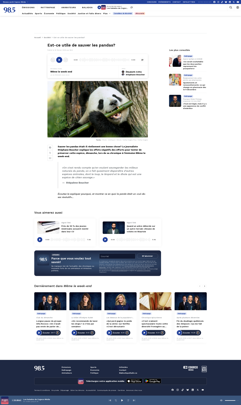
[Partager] (142, 59)
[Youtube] (238, 2)
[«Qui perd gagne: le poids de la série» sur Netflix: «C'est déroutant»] (120, 301)
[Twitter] (50, 152)
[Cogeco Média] (190, 370)
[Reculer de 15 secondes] (52, 59)
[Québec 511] (204, 371)
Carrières (121, 390)
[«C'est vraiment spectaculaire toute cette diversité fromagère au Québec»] (156, 301)
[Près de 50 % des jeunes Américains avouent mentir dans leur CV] (48, 227)
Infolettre (123, 367)
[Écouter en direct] (99, 7)
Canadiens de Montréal (123, 13)
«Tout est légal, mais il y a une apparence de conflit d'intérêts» (194, 106)
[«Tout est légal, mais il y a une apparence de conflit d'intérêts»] (175, 101)
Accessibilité (91, 390)
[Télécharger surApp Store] (134, 381)
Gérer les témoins (77, 390)
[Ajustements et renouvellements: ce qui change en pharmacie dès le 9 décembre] (175, 80)
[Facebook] (214, 2)
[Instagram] (218, 2)
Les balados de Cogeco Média (120, 8)
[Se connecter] (237, 7)
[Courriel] (50, 158)
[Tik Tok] (222, 2)
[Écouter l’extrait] (59, 60)
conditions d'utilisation (143, 270)
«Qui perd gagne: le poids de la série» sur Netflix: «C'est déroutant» (119, 324)
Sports (93, 367)
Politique (94, 373)
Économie (94, 370)
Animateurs (67, 373)
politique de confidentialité (119, 270)
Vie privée (55, 390)
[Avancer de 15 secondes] (65, 59)
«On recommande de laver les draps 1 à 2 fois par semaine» (84, 324)
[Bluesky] (226, 2)
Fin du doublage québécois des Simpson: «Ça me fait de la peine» (190, 324)
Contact (122, 370)
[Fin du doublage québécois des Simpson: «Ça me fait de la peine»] (191, 301)
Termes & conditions (42, 390)
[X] (234, 2)
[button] (109, 400)
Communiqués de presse (106, 390)
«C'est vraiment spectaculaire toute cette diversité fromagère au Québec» (155, 324)
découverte (139, 13)
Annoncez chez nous (134, 390)
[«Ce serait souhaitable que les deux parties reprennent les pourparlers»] (175, 61)
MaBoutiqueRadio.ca (128, 373)
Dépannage (65, 390)
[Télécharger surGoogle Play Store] (152, 381)
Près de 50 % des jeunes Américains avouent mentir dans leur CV (74, 229)
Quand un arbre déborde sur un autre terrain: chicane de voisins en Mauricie (141, 229)
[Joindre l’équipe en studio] (132, 7)
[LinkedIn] (230, 2)
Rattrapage (66, 370)
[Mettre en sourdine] (221, 400)
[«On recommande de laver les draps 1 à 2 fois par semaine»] (85, 301)
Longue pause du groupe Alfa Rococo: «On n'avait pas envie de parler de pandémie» (48, 324)
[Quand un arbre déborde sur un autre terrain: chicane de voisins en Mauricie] (114, 227)
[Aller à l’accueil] (9, 10)
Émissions (66, 367)
